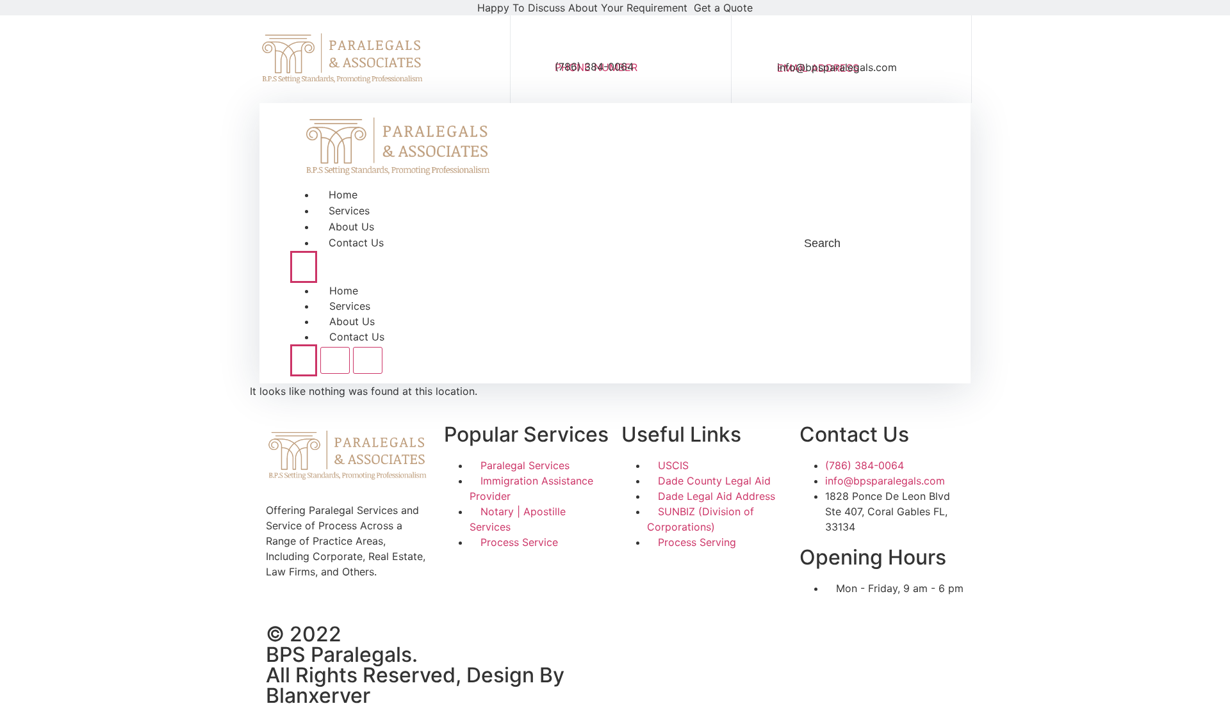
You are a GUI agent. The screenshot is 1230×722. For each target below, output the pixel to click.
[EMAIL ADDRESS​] (790, 43)
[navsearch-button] (774, 243)
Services (349, 210)
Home (343, 194)
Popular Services (526, 434)
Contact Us (356, 242)
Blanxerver (318, 695)
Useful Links (681, 434)
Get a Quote (723, 7)
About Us (351, 226)
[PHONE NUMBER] (566, 44)
